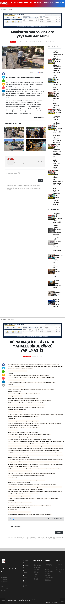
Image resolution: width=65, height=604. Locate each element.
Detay (49, 602)
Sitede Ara (59, 564)
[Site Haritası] (2, 572)
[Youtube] (10, 568)
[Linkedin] (13, 568)
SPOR (35, 576)
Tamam (55, 602)
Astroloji (58, 572)
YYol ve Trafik (48, 566)
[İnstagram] (7, 568)
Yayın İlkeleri (4, 579)
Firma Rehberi (49, 577)
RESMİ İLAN (28, 2)
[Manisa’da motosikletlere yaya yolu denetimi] (23, 57)
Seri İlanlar (48, 575)
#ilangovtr (13, 519)
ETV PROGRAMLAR (17, 2)
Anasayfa (4, 9)
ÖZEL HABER (37, 2)
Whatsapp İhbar (5, 589)
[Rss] (16, 568)
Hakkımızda (4, 577)
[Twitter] (4, 568)
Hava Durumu (48, 564)
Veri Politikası (4, 581)
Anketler (58, 566)
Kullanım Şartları (5, 587)
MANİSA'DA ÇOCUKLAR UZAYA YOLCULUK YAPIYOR (56, 303)
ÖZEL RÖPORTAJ (47, 2)
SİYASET (36, 574)
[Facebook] (2, 568)
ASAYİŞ (10, 9)
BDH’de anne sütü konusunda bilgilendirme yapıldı (57, 283)
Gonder (41, 180)
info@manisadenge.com (20, 163)
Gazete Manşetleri (48, 579)
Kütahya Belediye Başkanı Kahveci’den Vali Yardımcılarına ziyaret (57, 271)
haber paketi (3, 602)
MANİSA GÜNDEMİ (36, 579)
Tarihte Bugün (49, 571)
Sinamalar (48, 573)
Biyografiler (59, 568)
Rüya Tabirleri (60, 570)
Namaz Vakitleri (47, 568)
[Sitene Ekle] (5, 572)
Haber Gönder (4, 591)
